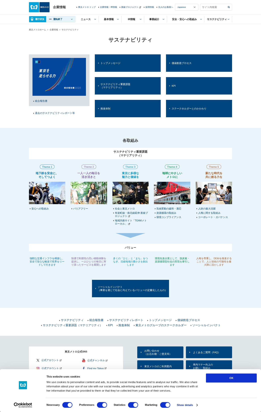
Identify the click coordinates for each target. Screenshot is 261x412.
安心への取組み (40, 208)
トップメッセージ (110, 63)
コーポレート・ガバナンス (213, 217)
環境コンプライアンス (168, 217)
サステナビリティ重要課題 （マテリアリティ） (115, 86)
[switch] (102, 405)
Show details (185, 404)
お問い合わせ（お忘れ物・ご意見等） (158, 352)
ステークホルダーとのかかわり (189, 108)
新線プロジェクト (129, 7)
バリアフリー (80, 208)
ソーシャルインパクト (206, 325)
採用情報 (149, 7)
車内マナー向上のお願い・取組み (203, 366)
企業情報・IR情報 (108, 7)
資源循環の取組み (166, 212)
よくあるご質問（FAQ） (206, 352)
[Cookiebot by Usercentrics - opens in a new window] (23, 405)
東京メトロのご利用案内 (158, 366)
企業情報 (54, 29)
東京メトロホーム (37, 29)
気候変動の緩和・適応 (168, 208)
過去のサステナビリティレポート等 (55, 113)
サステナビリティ (72, 320)
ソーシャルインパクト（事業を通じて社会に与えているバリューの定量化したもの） (132, 289)
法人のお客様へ (165, 7)
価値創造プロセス (182, 63)
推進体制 (105, 108)
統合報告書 (96, 320)
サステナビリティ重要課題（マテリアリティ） (72, 325)
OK (231, 377)
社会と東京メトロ (125, 208)
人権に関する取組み (209, 212)
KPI (174, 85)
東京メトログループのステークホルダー (161, 325)
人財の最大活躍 (207, 208)
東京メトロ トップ (87, 7)
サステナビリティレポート (126, 320)
